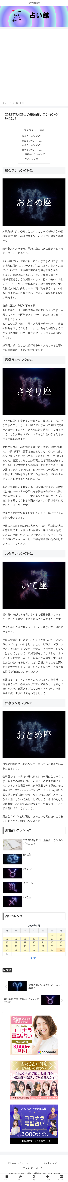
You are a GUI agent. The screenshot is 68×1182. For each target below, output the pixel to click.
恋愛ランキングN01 (32, 140)
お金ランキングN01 (32, 145)
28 (43, 950)
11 (16, 942)
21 (43, 946)
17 (7, 946)
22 (52, 946)
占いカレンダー (32, 159)
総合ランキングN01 (32, 136)
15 (52, 942)
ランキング (30, 129)
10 (7, 942)
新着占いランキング (35, 154)
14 (43, 942)
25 (16, 950)
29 (52, 950)
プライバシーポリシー (34, 1168)
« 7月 (33, 958)
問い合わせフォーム (18, 1163)
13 (34, 942)
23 (61, 946)
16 (61, 942)
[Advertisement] (34, 66)
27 (34, 950)
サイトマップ (49, 1163)
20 (34, 946)
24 (7, 950)
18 (16, 946)
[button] (61, 713)
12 (25, 942)
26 (25, 950)
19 (25, 946)
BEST (8, 970)
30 (61, 950)
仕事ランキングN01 (32, 149)
